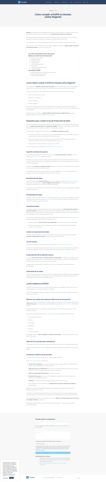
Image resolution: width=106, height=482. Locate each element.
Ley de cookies (34, 65)
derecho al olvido (37, 156)
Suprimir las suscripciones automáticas (39, 74)
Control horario (77, 2)
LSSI (56, 10)
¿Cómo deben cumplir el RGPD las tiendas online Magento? (41, 53)
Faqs (71, 2)
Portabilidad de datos (35, 61)
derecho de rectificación (73, 181)
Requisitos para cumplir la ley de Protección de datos (40, 55)
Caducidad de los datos (36, 68)
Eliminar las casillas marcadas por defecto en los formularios (43, 72)
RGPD (28, 106)
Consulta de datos (35, 62)
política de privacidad (34, 360)
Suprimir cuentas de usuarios (37, 57)
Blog (84, 2)
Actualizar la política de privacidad (38, 75)
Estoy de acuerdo (40, 443)
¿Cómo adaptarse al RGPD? (34, 70)
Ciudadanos (64, 2)
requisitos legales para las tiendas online (53, 146)
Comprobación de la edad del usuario (38, 67)
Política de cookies (59, 477)
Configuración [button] (6, 477)
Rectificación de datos (35, 59)
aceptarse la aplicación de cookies (63, 244)
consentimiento (67, 304)
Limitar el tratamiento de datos (37, 64)
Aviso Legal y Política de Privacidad (49, 477)
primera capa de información (50, 313)
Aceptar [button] (11, 477)
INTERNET (51, 10)
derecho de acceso (74, 217)
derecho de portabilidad (50, 199)
